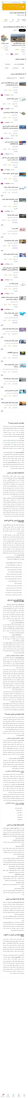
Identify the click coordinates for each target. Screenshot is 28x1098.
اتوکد (23, 68)
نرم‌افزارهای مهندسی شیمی (19, 64)
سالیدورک (6, 68)
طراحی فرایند (7, 64)
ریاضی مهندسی (15, 68)
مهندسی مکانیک (10, 442)
